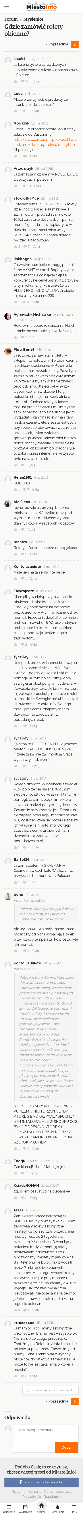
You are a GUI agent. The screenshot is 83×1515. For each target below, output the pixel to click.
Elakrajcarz (24, 591)
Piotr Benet (24, 349)
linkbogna (23, 259)
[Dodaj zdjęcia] (15, 1447)
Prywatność (32, 1497)
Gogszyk (21, 123)
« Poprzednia (56, 44)
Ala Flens (22, 502)
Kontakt (35, 1492)
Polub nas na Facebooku (43, 1482)
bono (18, 894)
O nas (48, 1492)
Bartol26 (21, 860)
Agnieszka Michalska (32, 314)
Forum (11, 19)
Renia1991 (23, 477)
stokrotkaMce (26, 198)
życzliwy (21, 657)
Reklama (18, 1492)
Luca (18, 94)
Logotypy (63, 1492)
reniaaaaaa (24, 1322)
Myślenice (33, 19)
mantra (20, 542)
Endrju (19, 1161)
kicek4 (19, 59)
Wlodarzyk (23, 168)
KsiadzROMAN (26, 1185)
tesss (19, 1210)
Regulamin (52, 1497)
